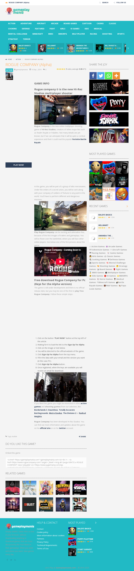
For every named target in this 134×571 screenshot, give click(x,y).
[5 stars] (64, 69)
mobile (14, 436)
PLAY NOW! (18, 165)
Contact (40, 529)
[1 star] (57, 69)
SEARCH (105, 2)
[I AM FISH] (95, 193)
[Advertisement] (81, 13)
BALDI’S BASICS (24, 45)
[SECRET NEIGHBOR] (95, 180)
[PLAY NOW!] (13, 48)
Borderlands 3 (40, 410)
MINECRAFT (37, 34)
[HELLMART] (93, 227)
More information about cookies (51, 535)
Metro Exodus (55, 413)
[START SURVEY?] (122, 167)
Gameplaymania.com (66, 567)
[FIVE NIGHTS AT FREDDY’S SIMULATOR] (122, 180)
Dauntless (53, 410)
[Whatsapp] (108, 75)
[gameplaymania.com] (18, 11)
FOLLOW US (121, 2)
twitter (62, 428)
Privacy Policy (42, 542)
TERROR (26, 39)
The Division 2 (69, 413)
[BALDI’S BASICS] (95, 167)
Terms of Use (43, 548)
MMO (50, 34)
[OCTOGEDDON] (122, 193)
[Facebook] (93, 75)
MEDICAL (98, 28)
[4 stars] (62, 69)
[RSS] (15, 560)
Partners (40, 538)
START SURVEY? (84, 549)
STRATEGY (13, 39)
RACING (93, 34)
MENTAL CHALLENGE (17, 34)
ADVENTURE (26, 23)
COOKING (12, 28)
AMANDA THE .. (105, 235)
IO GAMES (75, 28)
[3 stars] (61, 69)
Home (9, 59)
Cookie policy (42, 532)
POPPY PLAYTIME (85, 539)
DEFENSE (26, 28)
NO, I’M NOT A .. (111, 45)
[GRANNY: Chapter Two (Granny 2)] (108, 180)
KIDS (87, 28)
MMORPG (62, 34)
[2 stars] (59, 69)
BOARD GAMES (70, 23)
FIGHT (52, 28)
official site (45, 428)
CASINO (100, 23)
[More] (116, 75)
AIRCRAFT (41, 23)
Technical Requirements (47, 545)
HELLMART (51, 45)
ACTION (11, 23)
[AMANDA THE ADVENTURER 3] (93, 238)
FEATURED (39, 28)
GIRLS (62, 28)
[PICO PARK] (108, 193)
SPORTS (120, 34)
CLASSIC (112, 23)
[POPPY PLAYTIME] (108, 167)
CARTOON (86, 23)
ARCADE (54, 23)
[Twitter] (100, 75)
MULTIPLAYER (78, 34)
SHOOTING (107, 34)
